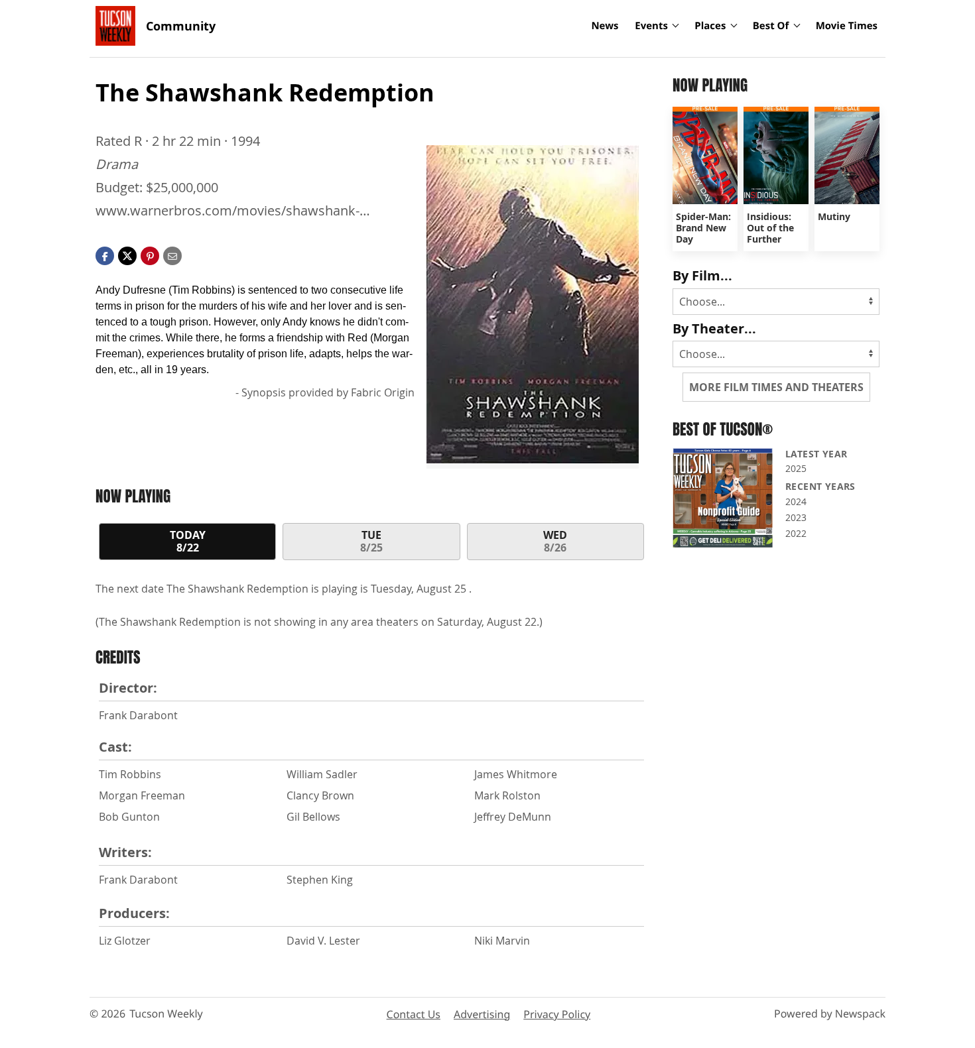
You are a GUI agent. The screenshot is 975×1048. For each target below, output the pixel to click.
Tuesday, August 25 (420, 588)
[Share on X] (127, 254)
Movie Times (847, 25)
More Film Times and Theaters (776, 387)
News (604, 25)
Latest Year (816, 453)
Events (651, 25)
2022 (796, 533)
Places (710, 25)
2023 (796, 517)
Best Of (771, 25)
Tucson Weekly (166, 1013)
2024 (796, 501)
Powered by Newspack (829, 1013)
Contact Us (413, 1014)
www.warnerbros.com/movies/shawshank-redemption (227, 211)
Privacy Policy (556, 1014)
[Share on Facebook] (105, 254)
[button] (150, 254)
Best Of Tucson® (723, 429)
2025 (796, 468)
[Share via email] (172, 254)
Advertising (482, 1014)
